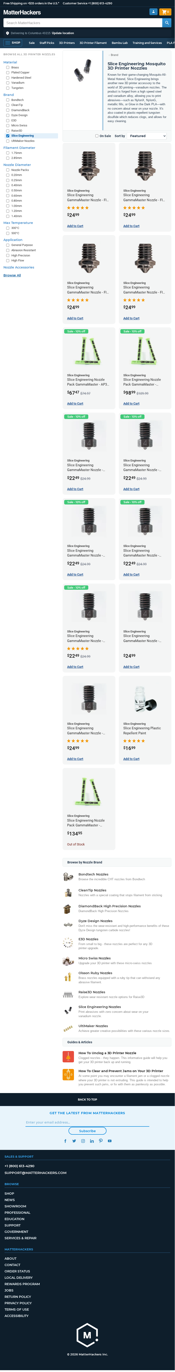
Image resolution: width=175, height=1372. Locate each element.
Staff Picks (47, 43)
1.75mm (16, 153)
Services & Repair (20, 1238)
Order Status (17, 1271)
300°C (15, 228)
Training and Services (147, 43)
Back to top (87, 1099)
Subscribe (87, 1131)
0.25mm (16, 180)
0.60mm (16, 195)
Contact (12, 1265)
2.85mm (16, 158)
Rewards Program (22, 1284)
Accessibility (16, 1316)
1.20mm (16, 211)
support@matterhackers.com (35, 1173)
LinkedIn (92, 1141)
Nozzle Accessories (18, 267)
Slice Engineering (22, 135)
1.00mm (16, 206)
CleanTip (17, 105)
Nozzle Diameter (17, 165)
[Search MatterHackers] (166, 22)
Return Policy (18, 1297)
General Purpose (22, 245)
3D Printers (67, 43)
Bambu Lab (120, 43)
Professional (17, 1213)
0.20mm (16, 175)
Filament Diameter (19, 148)
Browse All (12, 275)
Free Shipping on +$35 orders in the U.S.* (31, 3)
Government (16, 1232)
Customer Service (75, 3)
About (10, 1259)
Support (12, 1225)
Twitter (74, 1141)
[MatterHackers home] (22, 13)
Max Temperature (18, 223)
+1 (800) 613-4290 (100, 3)
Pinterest (101, 1141)
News (10, 1200)
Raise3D (16, 130)
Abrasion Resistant (23, 250)
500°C (15, 233)
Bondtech (17, 100)
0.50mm (16, 190)
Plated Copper (20, 72)
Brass (15, 67)
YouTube (110, 1141)
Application (13, 240)
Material (10, 62)
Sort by (120, 136)
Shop (9, 1193)
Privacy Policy (18, 1303)
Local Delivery (19, 1278)
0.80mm (16, 200)
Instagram (83, 1141)
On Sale (105, 136)
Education (14, 1219)
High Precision (20, 255)
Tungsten (17, 88)
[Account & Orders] (153, 11)
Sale (32, 43)
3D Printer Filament (93, 43)
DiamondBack (20, 110)
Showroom (15, 1206)
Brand (114, 55)
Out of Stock (76, 844)
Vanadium (17, 82)
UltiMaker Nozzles (23, 141)
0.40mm (16, 185)
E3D (14, 120)
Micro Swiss (19, 125)
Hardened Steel (21, 77)
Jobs (9, 1290)
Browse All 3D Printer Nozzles (29, 54)
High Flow (17, 260)
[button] (87, 33)
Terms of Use (17, 1309)
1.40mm (16, 216)
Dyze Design (19, 115)
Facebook (65, 1141)
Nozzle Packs (20, 170)
